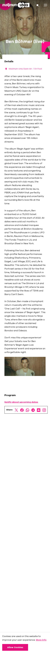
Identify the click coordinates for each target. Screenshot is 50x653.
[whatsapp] (27, 410)
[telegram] (33, 410)
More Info (41, 639)
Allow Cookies (15, 647)
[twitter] (16, 410)
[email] (38, 410)
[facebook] (22, 410)
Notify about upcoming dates (21, 402)
